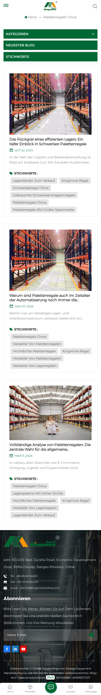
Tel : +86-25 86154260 (24, 576)
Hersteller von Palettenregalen (37, 344)
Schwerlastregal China (31, 188)
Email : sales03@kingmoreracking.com (35, 588)
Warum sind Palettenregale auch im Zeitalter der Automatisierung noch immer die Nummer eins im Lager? (49, 297)
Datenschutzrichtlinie (31, 677)
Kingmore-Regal (75, 180)
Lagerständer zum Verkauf (34, 180)
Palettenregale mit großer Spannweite (43, 210)
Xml (13, 677)
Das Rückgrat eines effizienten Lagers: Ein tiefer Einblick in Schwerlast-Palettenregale (47, 141)
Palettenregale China (29, 202)
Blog (93, 673)
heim (32, 17)
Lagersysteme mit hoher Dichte (38, 493)
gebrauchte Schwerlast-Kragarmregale (44, 195)
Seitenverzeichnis (77, 673)
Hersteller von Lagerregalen (35, 366)
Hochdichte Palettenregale (34, 351)
